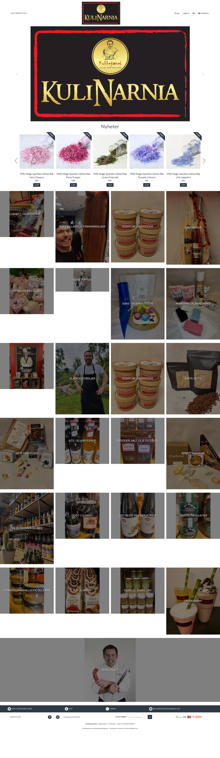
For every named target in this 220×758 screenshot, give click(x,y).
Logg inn (186, 13)
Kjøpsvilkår (15, 717)
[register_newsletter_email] (150, 717)
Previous (16, 161)
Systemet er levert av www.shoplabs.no (123, 728)
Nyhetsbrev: (121, 717)
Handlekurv (204, 13)
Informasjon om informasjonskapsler (95, 728)
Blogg (177, 13)
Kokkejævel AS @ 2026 (71, 717)
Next (204, 161)
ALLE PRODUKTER (18, 13)
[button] (16, 73)
